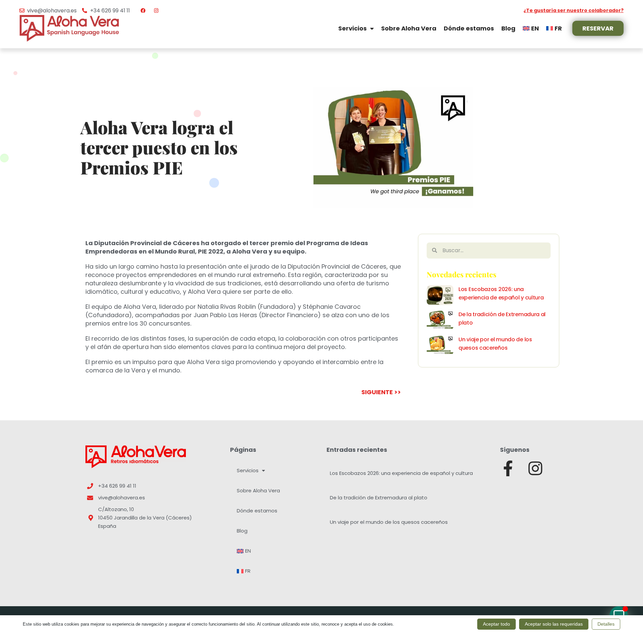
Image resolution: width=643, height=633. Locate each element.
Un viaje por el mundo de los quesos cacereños (389, 521)
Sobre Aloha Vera (408, 28)
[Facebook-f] (508, 468)
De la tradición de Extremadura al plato (378, 497)
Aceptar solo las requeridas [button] (554, 624)
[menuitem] (531, 28)
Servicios (352, 28)
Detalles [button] (606, 624)
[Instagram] (535, 468)
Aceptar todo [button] (496, 624)
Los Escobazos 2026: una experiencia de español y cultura (401, 473)
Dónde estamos (469, 28)
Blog (508, 28)
